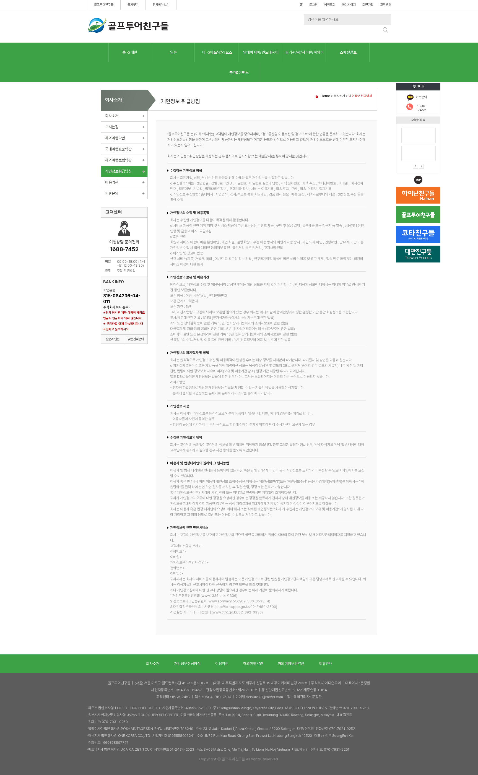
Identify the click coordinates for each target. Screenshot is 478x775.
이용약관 (111, 182)
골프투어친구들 (103, 5)
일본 (173, 52)
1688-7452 (422, 108)
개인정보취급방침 (118, 171)
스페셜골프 (348, 52)
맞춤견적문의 (136, 339)
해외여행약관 (115, 138)
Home (325, 96)
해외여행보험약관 (118, 160)
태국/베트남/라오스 (217, 52)
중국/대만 (129, 52)
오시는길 (111, 127)
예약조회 (329, 5)
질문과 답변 (112, 339)
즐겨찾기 (133, 5)
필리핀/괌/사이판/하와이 (304, 52)
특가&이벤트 (239, 72)
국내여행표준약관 (118, 149)
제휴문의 (111, 193)
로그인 (313, 5)
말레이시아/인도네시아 (261, 52)
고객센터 (385, 5)
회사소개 (111, 116)
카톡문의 (421, 97)
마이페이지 (349, 5)
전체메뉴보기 (161, 5)
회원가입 (367, 5)
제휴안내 (325, 663)
